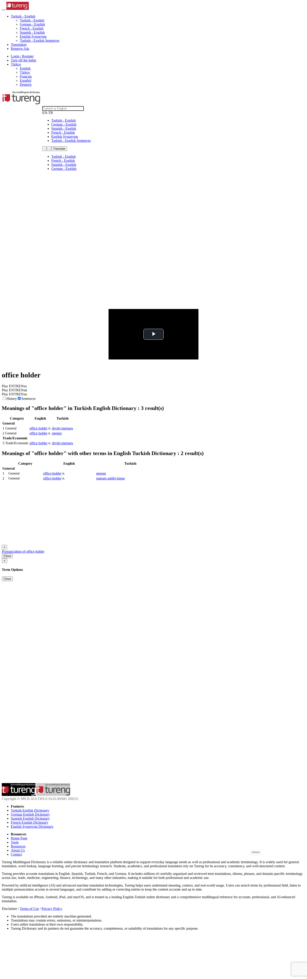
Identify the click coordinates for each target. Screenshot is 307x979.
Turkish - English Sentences (39, 40)
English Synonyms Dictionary (32, 826)
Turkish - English (32, 20)
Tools (15, 842)
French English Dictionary (29, 822)
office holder (38, 428)
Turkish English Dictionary (30, 810)
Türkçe (25, 72)
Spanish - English (32, 32)
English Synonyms (33, 36)
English (25, 68)
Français (26, 76)
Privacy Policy (52, 909)
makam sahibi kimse (110, 478)
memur (57, 433)
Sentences (28, 399)
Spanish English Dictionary (30, 818)
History (11, 399)
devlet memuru (62, 428)
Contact (16, 854)
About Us (18, 850)
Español (25, 80)
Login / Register (22, 56)
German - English (32, 24)
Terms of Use (29, 909)
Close (7, 556)
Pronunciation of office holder (23, 551)
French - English (31, 28)
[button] (23, 16)
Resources (18, 846)
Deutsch (25, 84)
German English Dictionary (30, 814)
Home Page (19, 838)
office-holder (52, 473)
